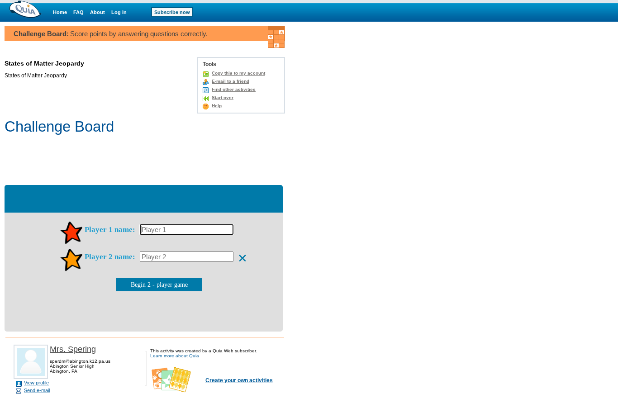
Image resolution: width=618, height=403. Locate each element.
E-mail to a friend (230, 81)
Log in (119, 12)
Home (60, 12)
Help (217, 105)
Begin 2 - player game (159, 284)
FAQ (78, 12)
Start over (222, 97)
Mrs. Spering (73, 349)
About (97, 12)
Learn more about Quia (174, 355)
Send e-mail (37, 390)
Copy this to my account (238, 73)
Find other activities (234, 89)
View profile (36, 382)
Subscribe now (172, 12)
